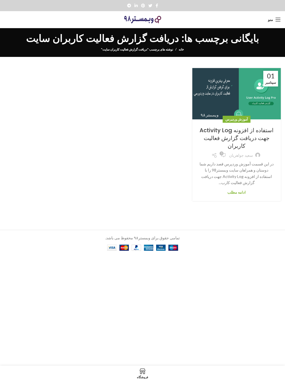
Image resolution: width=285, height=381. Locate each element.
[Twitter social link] (150, 5)
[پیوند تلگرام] (129, 5)
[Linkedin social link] (136, 5)
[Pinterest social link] (143, 5)
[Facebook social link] (157, 5)
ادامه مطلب (236, 192)
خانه (181, 49)
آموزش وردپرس (236, 119)
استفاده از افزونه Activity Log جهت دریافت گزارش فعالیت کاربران (237, 138)
